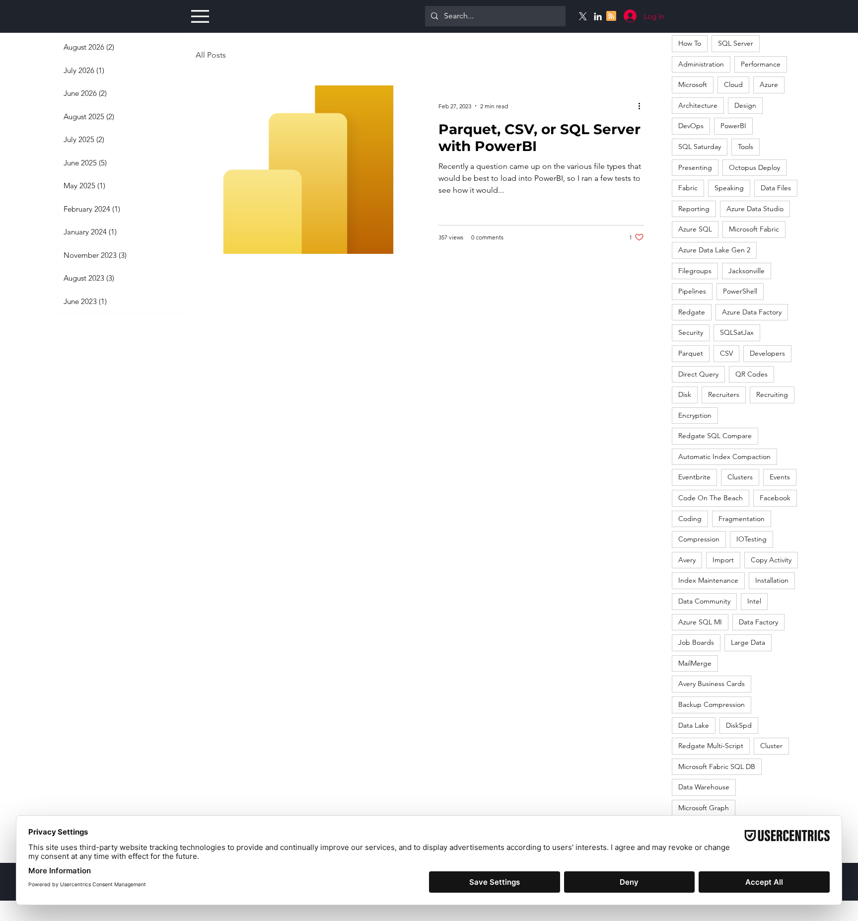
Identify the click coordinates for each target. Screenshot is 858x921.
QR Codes (751, 374)
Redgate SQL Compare (715, 435)
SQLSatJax (737, 332)
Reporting (694, 208)
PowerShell (740, 291)
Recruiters (723, 394)
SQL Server (735, 43)
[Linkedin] (597, 16)
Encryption (695, 415)
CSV (726, 353)
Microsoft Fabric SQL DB (716, 766)
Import (723, 559)
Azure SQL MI (700, 621)
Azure (769, 84)
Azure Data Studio (755, 208)
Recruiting (772, 394)
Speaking (729, 187)
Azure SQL (695, 229)
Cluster (771, 745)
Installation (771, 580)
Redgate (691, 311)
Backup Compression (711, 704)
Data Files (776, 187)
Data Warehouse (703, 786)
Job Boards (696, 642)
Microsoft (692, 84)
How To (689, 43)
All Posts (211, 55)
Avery (687, 559)
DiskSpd (739, 725)
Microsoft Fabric (754, 229)
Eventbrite (694, 476)
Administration (701, 64)
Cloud (733, 84)
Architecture (697, 105)
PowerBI (733, 125)
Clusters (740, 476)
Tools (745, 146)
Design (745, 105)
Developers (767, 353)
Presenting (695, 167)
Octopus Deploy (754, 167)
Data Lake (693, 725)
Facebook (775, 497)
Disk (684, 394)
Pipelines (692, 291)
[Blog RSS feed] (611, 16)
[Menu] (199, 16)
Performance (761, 64)
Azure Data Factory (752, 311)
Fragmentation (741, 518)
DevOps (691, 125)
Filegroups (695, 270)
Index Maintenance (708, 580)
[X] (582, 16)
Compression (698, 539)
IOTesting (751, 539)
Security (690, 332)
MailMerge (695, 663)
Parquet (690, 353)
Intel (754, 601)
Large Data (748, 642)
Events (780, 476)
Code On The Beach (710, 497)
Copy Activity (771, 559)
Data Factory (758, 621)
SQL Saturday (699, 146)
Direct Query (698, 374)
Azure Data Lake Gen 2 (714, 249)
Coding (690, 518)
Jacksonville (746, 270)
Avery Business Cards (711, 683)
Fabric (688, 187)
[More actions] (642, 106)
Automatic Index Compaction (724, 456)
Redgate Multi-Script (710, 745)
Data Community (704, 601)
